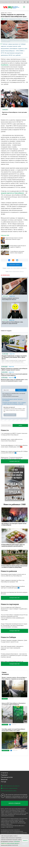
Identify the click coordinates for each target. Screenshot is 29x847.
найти (20, 425)
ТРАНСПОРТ (4, 698)
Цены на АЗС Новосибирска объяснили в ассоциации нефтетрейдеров (13, 703)
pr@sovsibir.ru (21, 825)
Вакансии (4, 779)
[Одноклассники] (13, 260)
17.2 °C (10, 2)
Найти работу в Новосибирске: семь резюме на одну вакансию (12, 322)
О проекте (4, 773)
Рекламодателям (7, 777)
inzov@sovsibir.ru (8, 824)
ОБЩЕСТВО (12, 296)
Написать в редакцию (15, 803)
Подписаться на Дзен (10, 414)
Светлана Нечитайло (16, 19)
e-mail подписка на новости (11, 786)
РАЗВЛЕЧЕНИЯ (5, 750)
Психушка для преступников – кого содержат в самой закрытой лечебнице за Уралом (14, 403)
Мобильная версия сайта (8, 791)
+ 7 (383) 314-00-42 (13, 822)
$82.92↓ (15, 2)
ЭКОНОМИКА (4, 724)
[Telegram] (17, 260)
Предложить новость (14, 264)
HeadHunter (5, 65)
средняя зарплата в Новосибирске (12, 193)
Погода (3, 782)
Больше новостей (14, 461)
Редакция (4, 775)
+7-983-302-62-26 (9, 827)
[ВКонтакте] (9, 260)
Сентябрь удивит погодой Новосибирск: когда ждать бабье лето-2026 (13, 729)
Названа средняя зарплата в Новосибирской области (10, 298)
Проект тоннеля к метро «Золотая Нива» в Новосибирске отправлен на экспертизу (14, 678)
